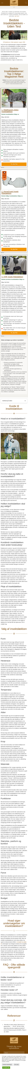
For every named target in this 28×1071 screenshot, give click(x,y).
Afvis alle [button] (16, 1064)
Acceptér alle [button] (6, 1067)
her (8, 83)
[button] (2, 3)
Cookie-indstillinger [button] (7, 1064)
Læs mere (16, 16)
